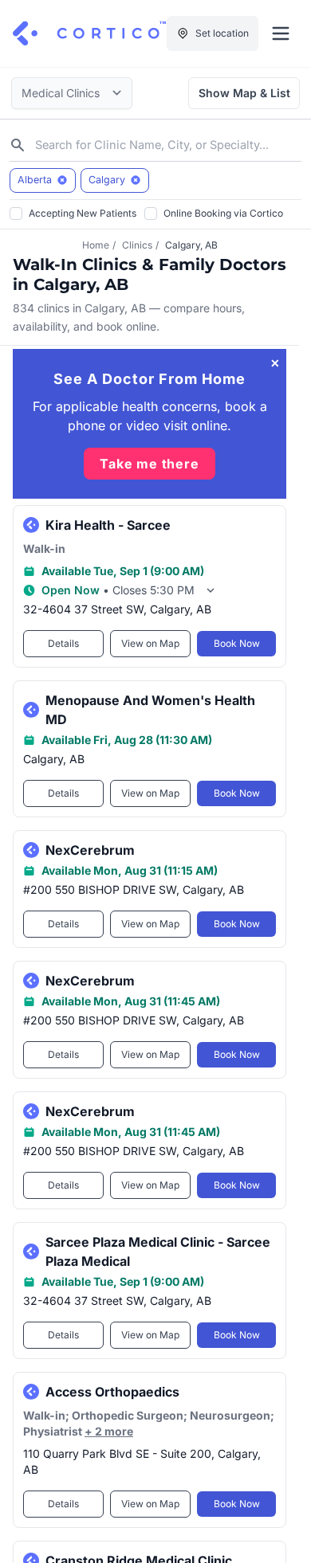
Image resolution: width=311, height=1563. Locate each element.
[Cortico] (89, 33)
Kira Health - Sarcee (108, 525)
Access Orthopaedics (112, 1392)
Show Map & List (244, 93)
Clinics (137, 245)
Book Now (237, 643)
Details (63, 643)
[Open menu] (280, 33)
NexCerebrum (90, 850)
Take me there (149, 464)
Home (95, 245)
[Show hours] (210, 590)
